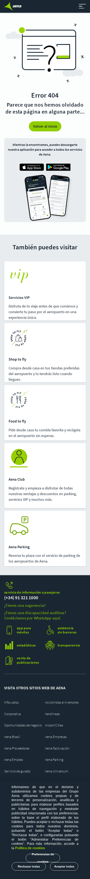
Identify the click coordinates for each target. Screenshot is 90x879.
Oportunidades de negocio (23, 725)
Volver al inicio (45, 126)
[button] (82, 6)
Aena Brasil (12, 737)
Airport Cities (54, 725)
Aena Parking (54, 759)
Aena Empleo (13, 759)
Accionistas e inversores (62, 702)
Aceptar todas (64, 866)
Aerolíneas (52, 714)
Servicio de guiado (17, 771)
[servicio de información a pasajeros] (45, 586)
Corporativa (12, 714)
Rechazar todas (29, 866)
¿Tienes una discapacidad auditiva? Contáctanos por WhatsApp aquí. (35, 615)
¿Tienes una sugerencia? (25, 605)
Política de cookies (30, 848)
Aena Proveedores (17, 748)
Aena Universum (56, 771)
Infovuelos (11, 702)
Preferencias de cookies (43, 858)
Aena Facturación (57, 748)
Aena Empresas (56, 737)
